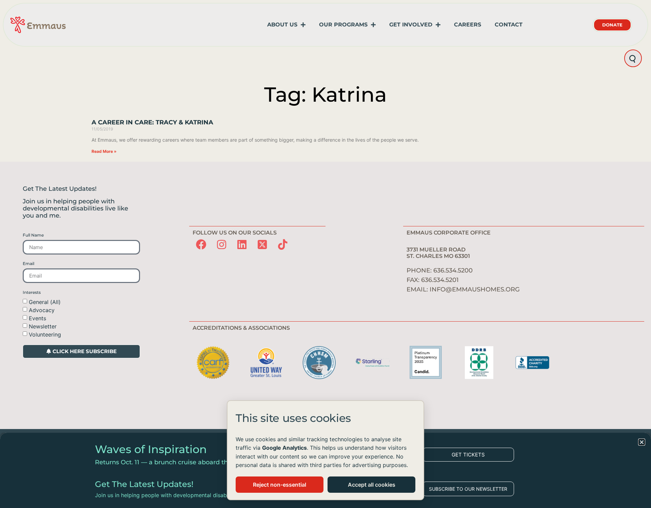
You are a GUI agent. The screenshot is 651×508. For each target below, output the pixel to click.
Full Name (33, 235)
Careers (467, 24)
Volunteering (45, 334)
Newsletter (43, 326)
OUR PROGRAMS (343, 24)
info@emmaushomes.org (475, 289)
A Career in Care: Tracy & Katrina (152, 122)
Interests (32, 292)
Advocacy (42, 310)
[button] (641, 442)
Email (28, 263)
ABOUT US (282, 24)
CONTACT (508, 24)
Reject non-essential (279, 484)
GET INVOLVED (410, 24)
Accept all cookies (371, 484)
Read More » (104, 151)
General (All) (45, 302)
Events (37, 318)
